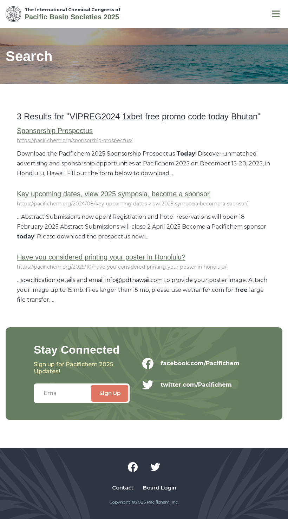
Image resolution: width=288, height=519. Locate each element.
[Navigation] (275, 14)
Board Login (159, 488)
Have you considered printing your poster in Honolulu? (101, 257)
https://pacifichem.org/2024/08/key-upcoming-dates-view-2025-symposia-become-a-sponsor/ (132, 204)
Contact (122, 488)
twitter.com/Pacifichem (196, 384)
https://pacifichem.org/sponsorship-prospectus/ (74, 140)
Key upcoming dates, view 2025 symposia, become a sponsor (113, 194)
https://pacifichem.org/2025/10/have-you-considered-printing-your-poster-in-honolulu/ (122, 267)
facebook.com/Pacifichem (200, 363)
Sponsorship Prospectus (55, 130)
